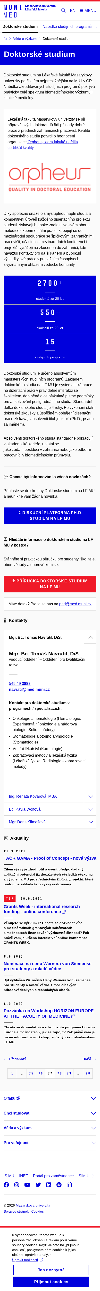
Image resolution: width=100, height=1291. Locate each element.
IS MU (9, 1176)
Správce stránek (16, 1211)
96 (87, 1073)
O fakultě (12, 1098)
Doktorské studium (20, 26)
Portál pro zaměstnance (53, 1176)
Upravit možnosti (25, 1260)
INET (23, 1176)
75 (31, 1073)
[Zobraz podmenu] (89, 1098)
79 (69, 1073)
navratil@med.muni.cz (29, 689)
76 (40, 1073)
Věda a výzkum (18, 1128)
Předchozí (17, 1059)
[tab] (50, 637)
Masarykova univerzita (33, 1205)
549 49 (20, 684)
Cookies (37, 1211)
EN (72, 10)
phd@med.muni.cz (75, 604)
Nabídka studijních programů (67, 26)
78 (59, 1073)
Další (87, 1059)
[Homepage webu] (30, 11)
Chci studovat (16, 1113)
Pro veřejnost (16, 1143)
